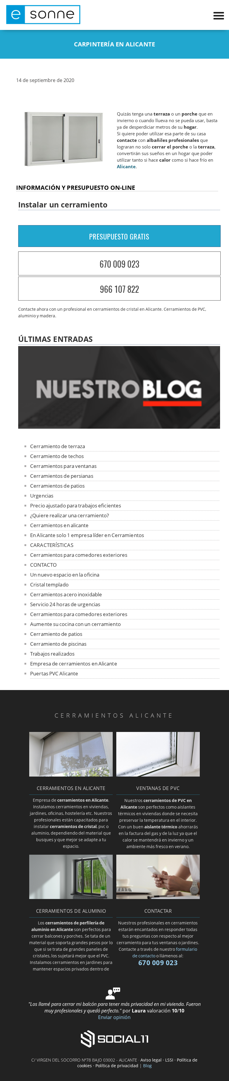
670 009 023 (119, 264)
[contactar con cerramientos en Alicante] (158, 897)
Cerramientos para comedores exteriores (78, 554)
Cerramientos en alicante (59, 525)
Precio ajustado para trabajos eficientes (75, 505)
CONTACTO (43, 564)
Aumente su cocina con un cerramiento (75, 624)
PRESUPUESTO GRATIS (119, 236)
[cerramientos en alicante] (71, 774)
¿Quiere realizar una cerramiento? (69, 515)
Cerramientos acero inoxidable (66, 594)
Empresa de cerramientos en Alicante (73, 663)
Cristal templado (49, 584)
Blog (147, 1065)
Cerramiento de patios (56, 633)
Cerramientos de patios (57, 485)
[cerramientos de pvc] (158, 774)
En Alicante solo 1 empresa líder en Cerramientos (87, 535)
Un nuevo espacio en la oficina (64, 574)
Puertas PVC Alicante (54, 673)
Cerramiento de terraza (57, 446)
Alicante (126, 166)
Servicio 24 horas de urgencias (65, 604)
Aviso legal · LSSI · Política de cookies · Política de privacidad (137, 1062)
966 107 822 (119, 289)
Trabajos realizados (52, 653)
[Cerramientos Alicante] (43, 22)
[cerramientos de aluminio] (71, 897)
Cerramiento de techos (57, 456)
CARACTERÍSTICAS (51, 545)
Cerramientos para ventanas (63, 466)
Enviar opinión (114, 1017)
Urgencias (41, 495)
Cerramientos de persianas (61, 475)
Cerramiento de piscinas (58, 643)
